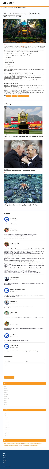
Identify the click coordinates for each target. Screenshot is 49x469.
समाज (6, 404)
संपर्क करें (4, 460)
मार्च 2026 (6, 421)
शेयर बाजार (23, 46)
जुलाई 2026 (7, 413)
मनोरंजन (6, 390)
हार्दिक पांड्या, (6, 445)
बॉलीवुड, (36, 445)
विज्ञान (6, 402)
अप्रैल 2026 (7, 419)
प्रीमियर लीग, (26, 443)
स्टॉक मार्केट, (22, 443)
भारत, (11, 443)
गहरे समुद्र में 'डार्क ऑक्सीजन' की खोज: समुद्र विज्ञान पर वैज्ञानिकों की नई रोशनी (21, 205)
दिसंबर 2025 (7, 423)
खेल (5, 386)
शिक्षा (6, 396)
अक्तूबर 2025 (7, 427)
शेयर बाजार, (8, 443)
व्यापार (6, 392)
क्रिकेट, (5, 443)
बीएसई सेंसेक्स (9, 95)
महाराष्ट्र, (33, 445)
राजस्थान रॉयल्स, (39, 443)
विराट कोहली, (21, 445)
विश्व (6, 400)
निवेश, (13, 445)
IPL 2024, (30, 443)
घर (1, 7)
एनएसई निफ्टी (14, 95)
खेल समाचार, (18, 443)
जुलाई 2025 (7, 433)
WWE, (17, 445)
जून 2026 (6, 415)
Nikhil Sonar (6, 44)
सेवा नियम (4, 457)
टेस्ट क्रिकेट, (25, 445)
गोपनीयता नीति (5, 459)
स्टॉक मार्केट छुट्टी (25, 95)
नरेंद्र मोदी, (14, 443)
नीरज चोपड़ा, (34, 443)
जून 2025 (6, 435)
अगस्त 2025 (7, 431)
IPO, (15, 445)
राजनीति (6, 394)
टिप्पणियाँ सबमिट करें (9, 377)
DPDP (4, 462)
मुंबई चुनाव (19, 95)
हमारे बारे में (4, 455)
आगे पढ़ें (5, 138)
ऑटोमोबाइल (7, 398)
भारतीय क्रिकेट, (29, 445)
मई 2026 (6, 417)
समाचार (6, 388)
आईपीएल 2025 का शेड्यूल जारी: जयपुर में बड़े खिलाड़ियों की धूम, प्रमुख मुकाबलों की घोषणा (23, 136)
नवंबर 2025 (7, 425)
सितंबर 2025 (7, 429)
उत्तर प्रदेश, (10, 445)
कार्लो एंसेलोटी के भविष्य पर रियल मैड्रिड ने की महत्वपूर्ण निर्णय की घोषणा (19, 171)
